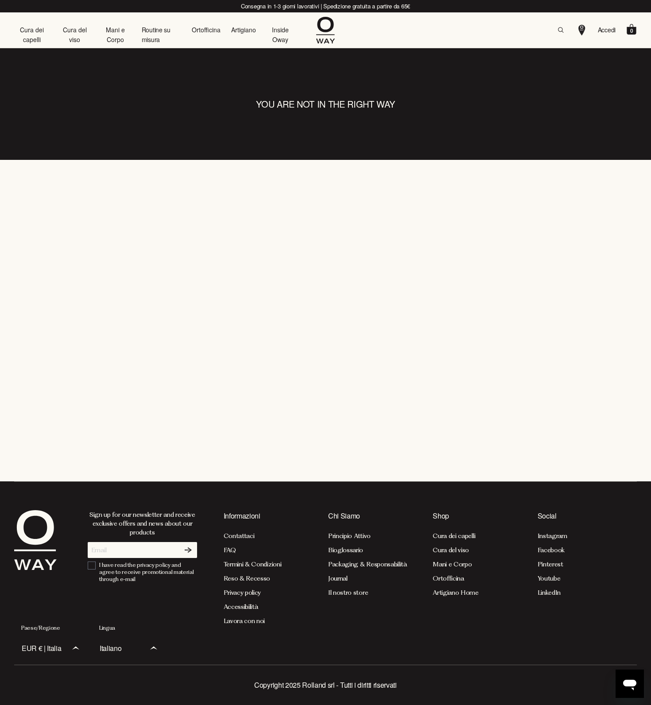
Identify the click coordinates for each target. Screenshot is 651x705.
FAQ (230, 550)
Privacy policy (242, 592)
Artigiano (243, 29)
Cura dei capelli (32, 34)
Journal (338, 578)
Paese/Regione (40, 627)
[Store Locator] (582, 30)
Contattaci (239, 535)
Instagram (552, 535)
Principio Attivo (349, 535)
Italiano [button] (110, 648)
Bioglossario (345, 550)
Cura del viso (75, 34)
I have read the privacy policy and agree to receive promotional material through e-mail (146, 572)
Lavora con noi (244, 620)
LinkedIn (549, 592)
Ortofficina (206, 29)
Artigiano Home (456, 592)
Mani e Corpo (115, 34)
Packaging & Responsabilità (367, 564)
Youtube (549, 578)
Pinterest (550, 564)
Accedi (607, 29)
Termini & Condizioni (253, 564)
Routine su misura (156, 34)
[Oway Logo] (325, 30)
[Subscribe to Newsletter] (188, 550)
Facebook (551, 550)
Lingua (107, 627)
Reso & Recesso (247, 578)
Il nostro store (348, 592)
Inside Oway (280, 34)
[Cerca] (560, 30)
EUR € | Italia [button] (42, 648)
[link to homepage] (35, 567)
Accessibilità (241, 606)
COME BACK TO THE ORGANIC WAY (325, 327)
